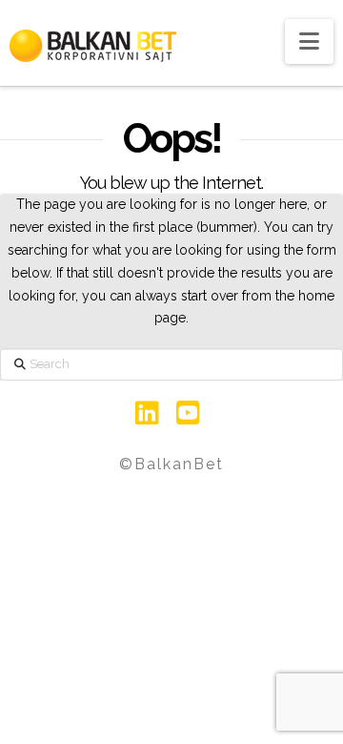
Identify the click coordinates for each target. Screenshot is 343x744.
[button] (309, 41)
